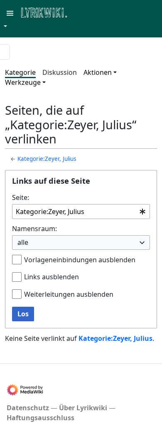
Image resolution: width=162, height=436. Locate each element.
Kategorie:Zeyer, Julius (46, 159)
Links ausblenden (51, 276)
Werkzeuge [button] (23, 82)
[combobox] (81, 211)
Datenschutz (28, 407)
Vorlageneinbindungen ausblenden (79, 259)
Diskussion (59, 72)
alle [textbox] (22, 242)
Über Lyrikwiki (83, 407)
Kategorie (20, 72)
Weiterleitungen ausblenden (68, 294)
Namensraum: (34, 228)
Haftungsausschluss (40, 417)
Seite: (20, 197)
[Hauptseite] (84, 12)
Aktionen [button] (97, 72)
